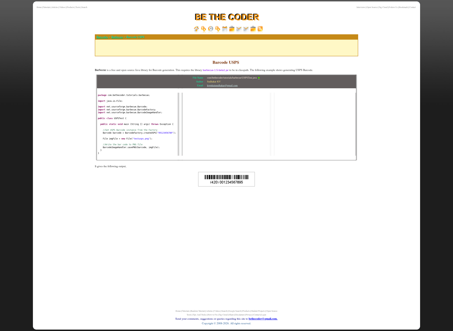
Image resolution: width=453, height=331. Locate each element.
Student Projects (258, 310)
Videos (62, 7)
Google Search (235, 310)
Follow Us (393, 7)
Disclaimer (239, 314)
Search (84, 7)
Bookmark (403, 7)
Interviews (361, 7)
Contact (412, 7)
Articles (55, 7)
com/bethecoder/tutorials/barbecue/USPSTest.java (232, 77)
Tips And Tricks (199, 314)
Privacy (249, 314)
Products (70, 7)
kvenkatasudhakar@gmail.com (222, 85)
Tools (78, 7)
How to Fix (212, 314)
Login (263, 314)
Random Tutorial (198, 310)
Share (231, 314)
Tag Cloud (383, 7)
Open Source (372, 7)
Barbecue (117, 37)
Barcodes (102, 37)
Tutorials (46, 7)
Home (39, 7)
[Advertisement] (77, 124)
